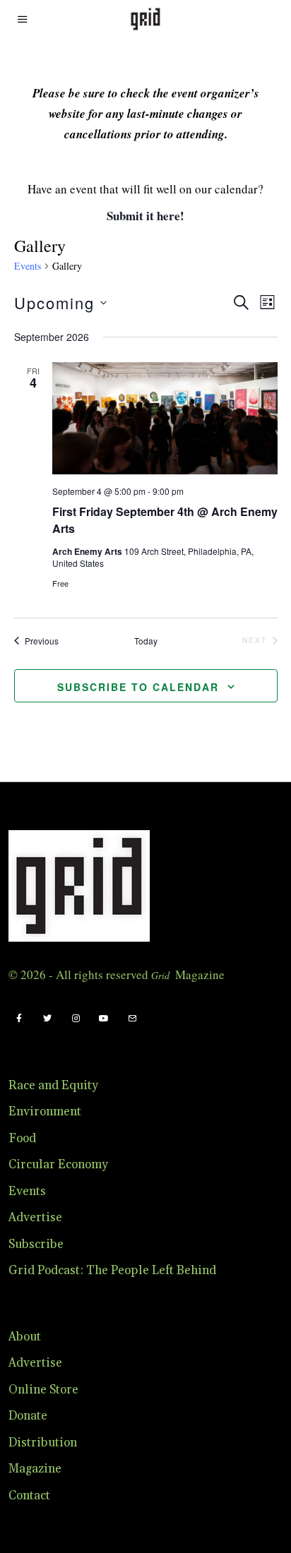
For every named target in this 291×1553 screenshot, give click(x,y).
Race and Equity (53, 1085)
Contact (29, 1496)
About (24, 1337)
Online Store (43, 1390)
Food (22, 1138)
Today (146, 641)
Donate (27, 1416)
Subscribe (36, 1244)
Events (27, 265)
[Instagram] (75, 1018)
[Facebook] (19, 1018)
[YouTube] (103, 1018)
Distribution (42, 1443)
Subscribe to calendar (138, 687)
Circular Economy (58, 1165)
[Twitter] (47, 1018)
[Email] (132, 1018)
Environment (44, 1112)
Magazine (34, 1469)
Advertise (35, 1217)
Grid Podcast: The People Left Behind (112, 1270)
